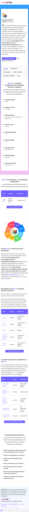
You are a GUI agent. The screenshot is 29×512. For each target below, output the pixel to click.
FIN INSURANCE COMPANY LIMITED (5, 385)
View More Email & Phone (14, 207)
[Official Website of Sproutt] (18, 58)
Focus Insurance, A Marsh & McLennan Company (5, 400)
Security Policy (13, 504)
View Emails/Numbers (9, 58)
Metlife (4, 330)
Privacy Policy (4, 504)
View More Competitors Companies (14, 421)
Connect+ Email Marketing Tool (11, 275)
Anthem (4, 317)
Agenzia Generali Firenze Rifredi (6, 392)
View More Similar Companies (14, 351)
